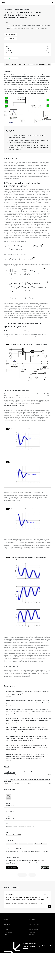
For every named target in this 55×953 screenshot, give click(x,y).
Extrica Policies (31, 919)
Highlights (14, 64)
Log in (5, 934)
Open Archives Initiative (33, 924)
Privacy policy (31, 932)
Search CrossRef (10, 705)
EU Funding (31, 934)
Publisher (8, 696)
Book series (7, 924)
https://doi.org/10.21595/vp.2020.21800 (13, 834)
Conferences (7, 922)
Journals (6, 919)
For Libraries (31, 922)
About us (6, 927)
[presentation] (26, 234)
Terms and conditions (33, 929)
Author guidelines (8, 932)
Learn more (25, 948)
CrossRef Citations (10, 52)
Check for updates (24, 9)
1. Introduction (22, 64)
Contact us (6, 929)
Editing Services (32, 927)
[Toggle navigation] (27, 2)
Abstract (8, 64)
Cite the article (11, 34)
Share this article (12, 867)
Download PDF (11, 38)
